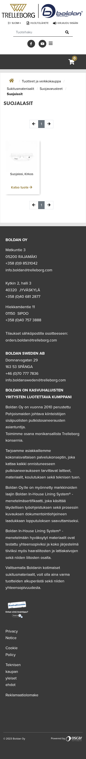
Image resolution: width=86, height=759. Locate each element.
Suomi (15, 23)
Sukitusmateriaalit (21, 89)
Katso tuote (20, 187)
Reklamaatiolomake (22, 695)
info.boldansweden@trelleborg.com (36, 380)
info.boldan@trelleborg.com (29, 270)
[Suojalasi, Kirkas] (21, 156)
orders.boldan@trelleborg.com (31, 340)
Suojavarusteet (52, 89)
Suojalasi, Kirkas (21, 174)
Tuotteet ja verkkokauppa (42, 81)
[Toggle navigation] (51, 43)
